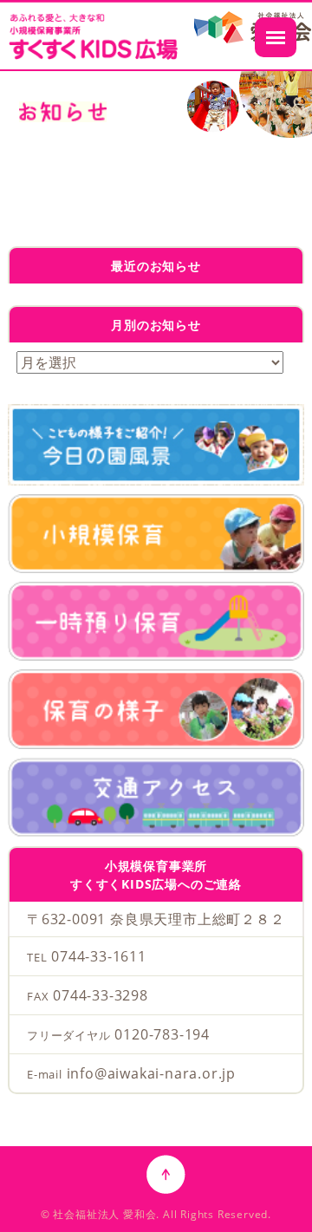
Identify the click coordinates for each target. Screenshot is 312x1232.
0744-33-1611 (98, 956)
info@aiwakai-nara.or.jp (151, 1073)
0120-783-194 (162, 1034)
